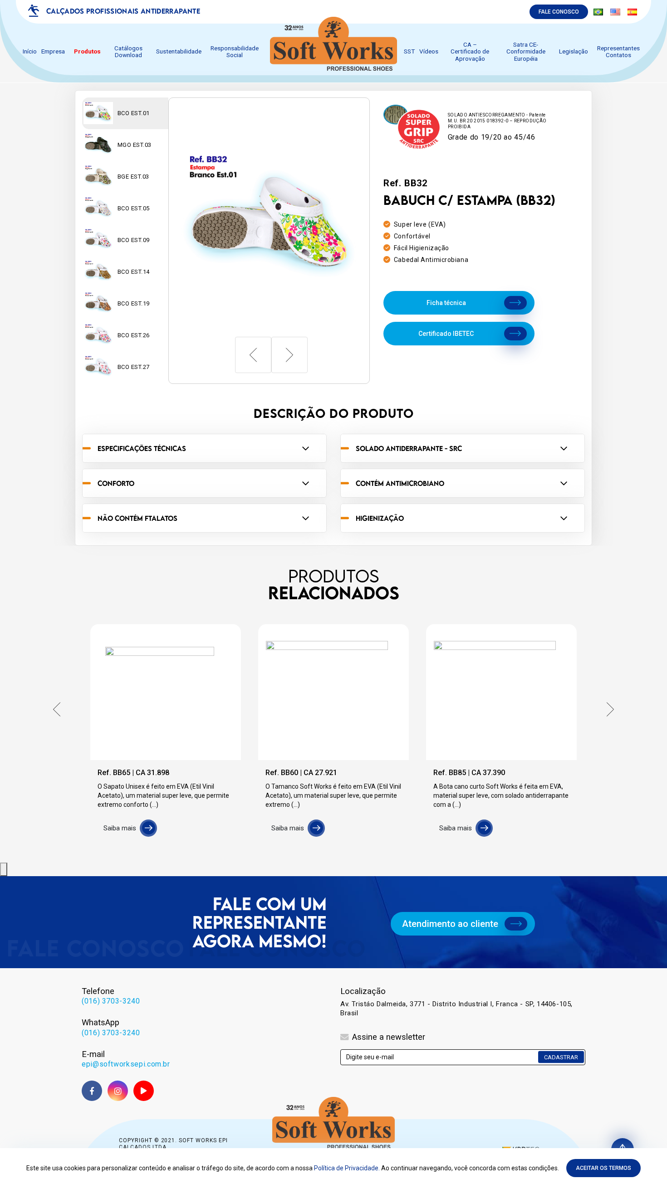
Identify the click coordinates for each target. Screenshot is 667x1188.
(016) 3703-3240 (111, 1001)
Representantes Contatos (618, 51)
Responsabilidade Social (235, 51)
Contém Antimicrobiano (400, 483)
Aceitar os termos (603, 1168)
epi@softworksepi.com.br (126, 1064)
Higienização (380, 518)
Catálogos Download (128, 51)
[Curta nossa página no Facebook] (92, 1091)
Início (30, 51)
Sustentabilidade (178, 51)
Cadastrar (561, 1057)
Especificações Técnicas (142, 448)
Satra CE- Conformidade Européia (525, 51)
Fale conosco (559, 12)
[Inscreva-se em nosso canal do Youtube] (143, 1091)
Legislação (573, 51)
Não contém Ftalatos (137, 518)
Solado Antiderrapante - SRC (409, 448)
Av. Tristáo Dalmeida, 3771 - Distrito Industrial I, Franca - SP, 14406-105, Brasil (456, 1008)
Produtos (87, 51)
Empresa (53, 51)
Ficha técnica (446, 302)
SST (409, 51)
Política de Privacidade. (347, 1168)
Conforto (116, 483)
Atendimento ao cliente (450, 923)
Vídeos (428, 51)
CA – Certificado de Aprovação (470, 51)
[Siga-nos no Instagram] (118, 1091)
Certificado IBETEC (446, 333)
